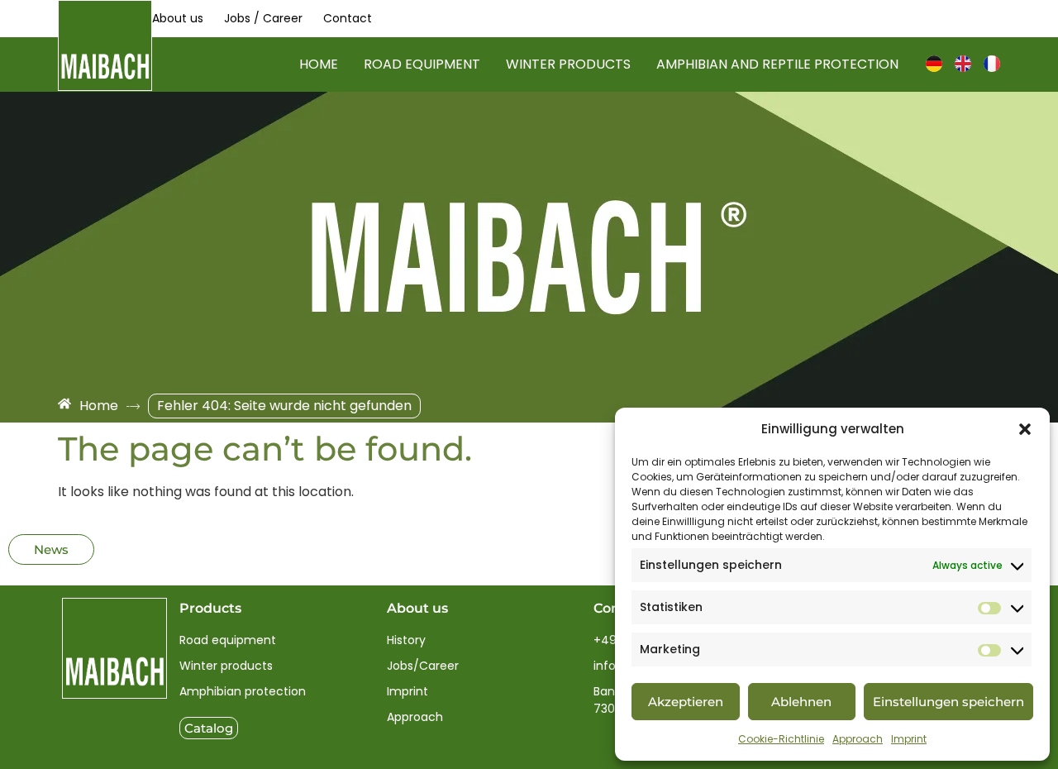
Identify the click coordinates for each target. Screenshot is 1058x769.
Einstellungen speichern (948, 701)
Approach (857, 739)
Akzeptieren (685, 701)
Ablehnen (801, 701)
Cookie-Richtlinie (781, 739)
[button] (1025, 429)
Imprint (909, 739)
